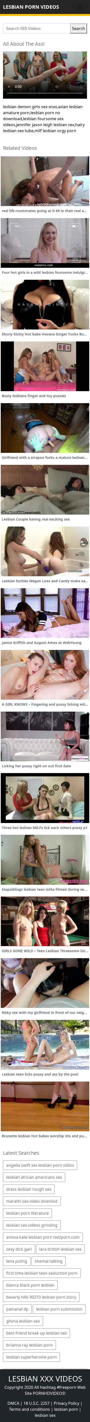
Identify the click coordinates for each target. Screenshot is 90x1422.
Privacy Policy (66, 1403)
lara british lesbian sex (60, 1249)
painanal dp (17, 1309)
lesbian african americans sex (34, 1177)
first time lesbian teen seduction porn (42, 1273)
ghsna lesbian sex (23, 1321)
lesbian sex (45, 1415)
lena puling (16, 1261)
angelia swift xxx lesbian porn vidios (40, 1165)
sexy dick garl (19, 1249)
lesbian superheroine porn (31, 1357)
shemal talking (48, 1261)
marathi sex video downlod (32, 1201)
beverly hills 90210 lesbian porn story (41, 1297)
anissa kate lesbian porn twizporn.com (43, 1237)
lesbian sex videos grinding (32, 1225)
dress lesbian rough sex (28, 1189)
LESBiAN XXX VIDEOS (45, 1379)
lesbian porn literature (27, 1213)
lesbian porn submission (59, 1309)
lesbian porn (66, 1409)
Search (78, 28)
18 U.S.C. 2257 (37, 1403)
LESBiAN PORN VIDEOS (31, 6)
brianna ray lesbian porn (29, 1345)
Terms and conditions (29, 1409)
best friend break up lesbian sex (36, 1333)
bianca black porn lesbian (30, 1285)
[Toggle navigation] (80, 7)
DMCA (13, 1403)
